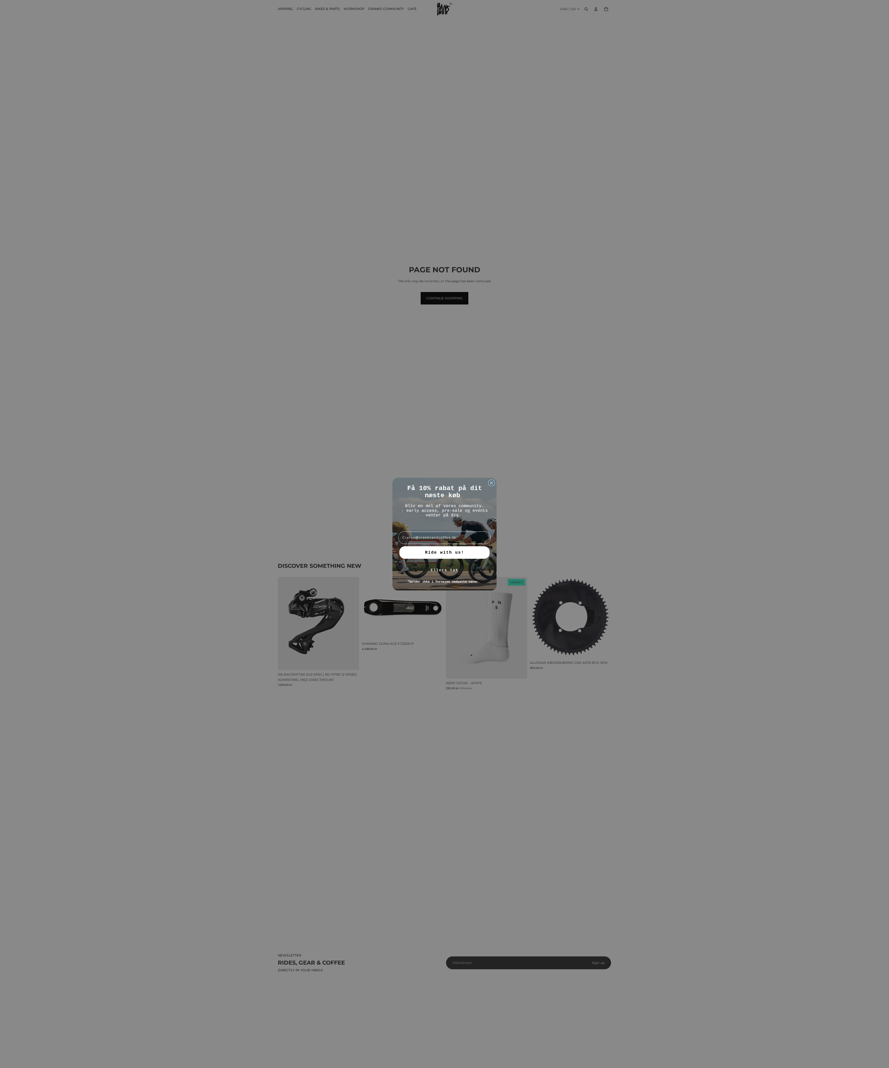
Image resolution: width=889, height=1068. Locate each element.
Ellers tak (444, 570)
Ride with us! (444, 552)
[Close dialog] (491, 483)
